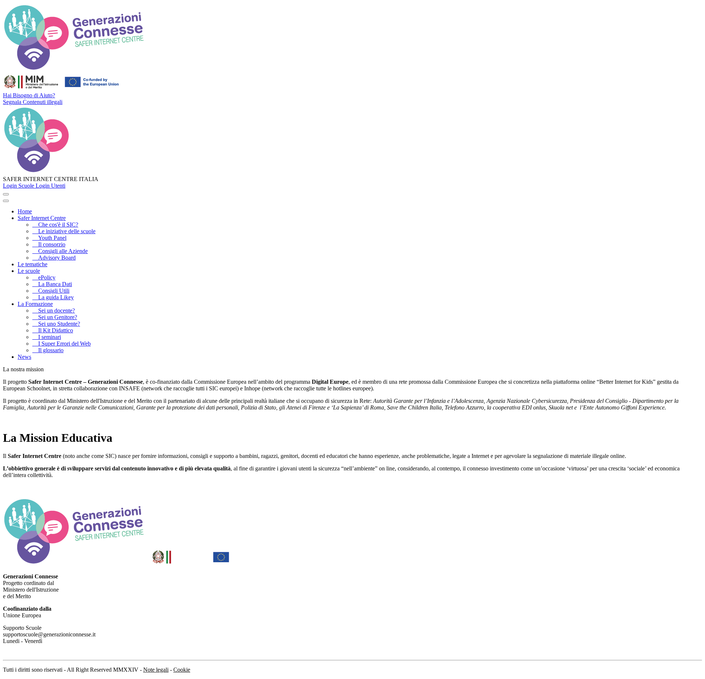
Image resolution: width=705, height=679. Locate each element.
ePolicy (43, 277)
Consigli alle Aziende (60, 251)
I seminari (46, 337)
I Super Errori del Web (61, 343)
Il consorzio (48, 244)
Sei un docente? (53, 310)
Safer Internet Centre (42, 218)
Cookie (181, 670)
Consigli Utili (50, 291)
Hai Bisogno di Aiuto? (29, 95)
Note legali (156, 670)
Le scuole (29, 271)
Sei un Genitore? (54, 317)
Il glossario (48, 350)
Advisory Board (54, 257)
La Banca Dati (52, 284)
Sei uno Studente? (56, 324)
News (24, 357)
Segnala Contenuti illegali (32, 102)
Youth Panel (49, 238)
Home (25, 211)
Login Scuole (19, 186)
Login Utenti (50, 186)
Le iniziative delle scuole (63, 231)
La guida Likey (53, 297)
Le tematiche (32, 264)
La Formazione (35, 304)
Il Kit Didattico (52, 330)
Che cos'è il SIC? (55, 224)
